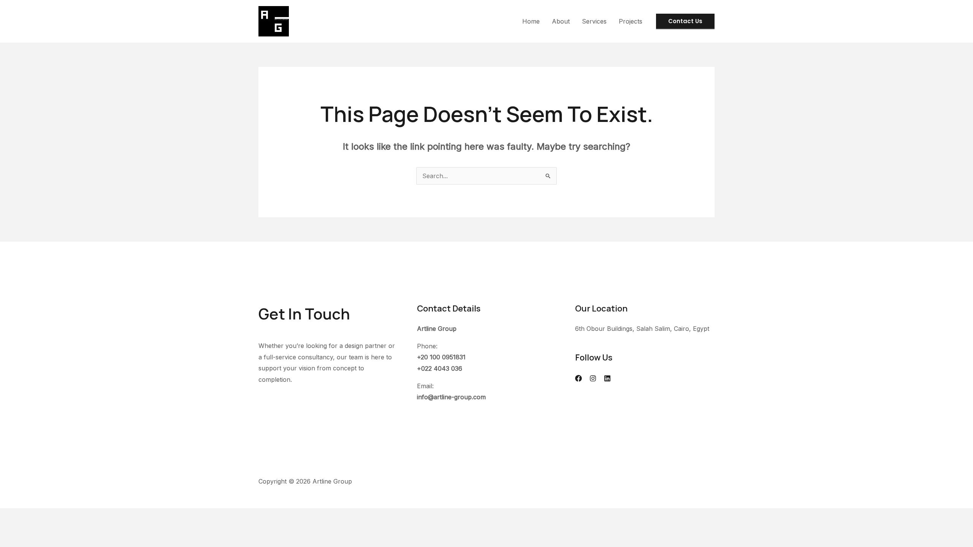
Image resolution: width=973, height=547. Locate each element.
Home (531, 21)
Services (594, 21)
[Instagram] (593, 378)
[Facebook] (578, 378)
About (561, 21)
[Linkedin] (607, 378)
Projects (630, 21)
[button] (685, 21)
